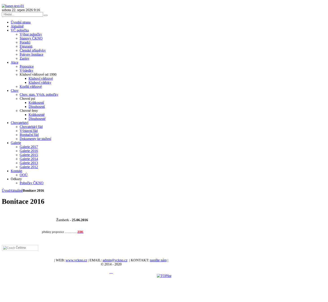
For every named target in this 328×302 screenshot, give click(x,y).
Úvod (6, 190)
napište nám (158, 260)
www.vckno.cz (76, 260)
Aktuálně (16, 190)
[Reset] (46, 15)
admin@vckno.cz (115, 260)
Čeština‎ (20, 247)
